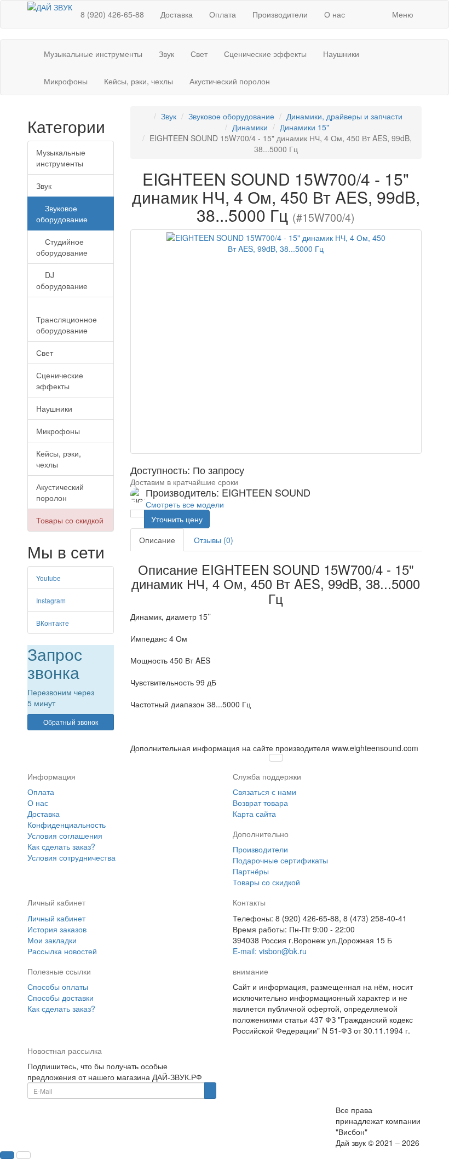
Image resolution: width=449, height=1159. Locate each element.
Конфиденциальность (66, 824)
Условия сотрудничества (71, 857)
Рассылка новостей (62, 950)
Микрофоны (66, 81)
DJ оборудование (62, 280)
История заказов (57, 929)
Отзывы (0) (213, 539)
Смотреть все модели (185, 504)
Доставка (176, 14)
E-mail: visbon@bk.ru (270, 950)
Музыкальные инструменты (93, 53)
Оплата (222, 14)
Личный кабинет (56, 918)
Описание (157, 539)
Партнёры (251, 871)
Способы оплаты (57, 986)
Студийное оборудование (62, 247)
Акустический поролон (229, 81)
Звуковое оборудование (62, 213)
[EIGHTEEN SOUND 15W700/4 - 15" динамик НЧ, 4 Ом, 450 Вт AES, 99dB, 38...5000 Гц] (276, 341)
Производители (280, 14)
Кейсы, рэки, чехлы (138, 81)
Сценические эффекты (265, 53)
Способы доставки (60, 997)
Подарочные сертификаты (280, 860)
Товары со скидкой (69, 520)
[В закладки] (137, 513)
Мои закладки (52, 940)
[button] (375, 9)
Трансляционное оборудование (66, 325)
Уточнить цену (177, 519)
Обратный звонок (70, 721)
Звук (166, 53)
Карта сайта (254, 813)
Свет (199, 53)
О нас (334, 14)
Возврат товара (260, 802)
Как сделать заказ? (61, 846)
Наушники (341, 53)
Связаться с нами (264, 791)
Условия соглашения (64, 835)
